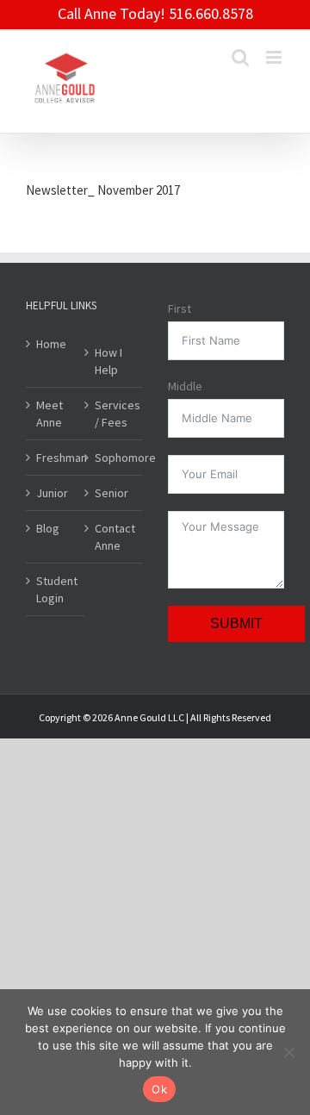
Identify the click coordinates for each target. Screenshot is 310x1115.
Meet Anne (49, 413)
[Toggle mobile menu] (275, 57)
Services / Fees (114, 413)
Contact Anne (114, 536)
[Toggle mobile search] (240, 57)
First (179, 308)
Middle (185, 386)
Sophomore (114, 457)
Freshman (56, 457)
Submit (236, 623)
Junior (52, 493)
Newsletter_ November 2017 (103, 190)
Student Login (56, 589)
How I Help (108, 361)
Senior (111, 493)
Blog (47, 528)
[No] (288, 1052)
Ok (159, 1089)
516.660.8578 (211, 13)
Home (51, 344)
